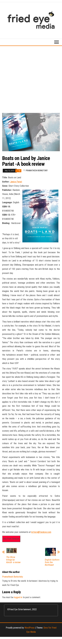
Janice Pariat (16, 181)
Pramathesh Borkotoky (37, 170)
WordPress (30, 627)
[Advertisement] (31, 78)
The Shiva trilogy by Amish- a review (13, 560)
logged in (18, 597)
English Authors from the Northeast (52, 562)
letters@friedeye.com (41, 532)
